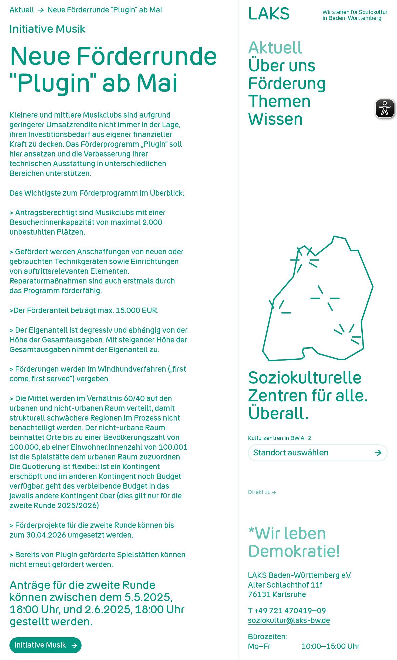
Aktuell (21, 10)
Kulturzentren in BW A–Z (280, 438)
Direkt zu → (262, 492)
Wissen (275, 119)
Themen (279, 102)
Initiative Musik (40, 645)
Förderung (287, 84)
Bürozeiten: (267, 637)
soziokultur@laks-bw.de (289, 620)
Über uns (281, 66)
